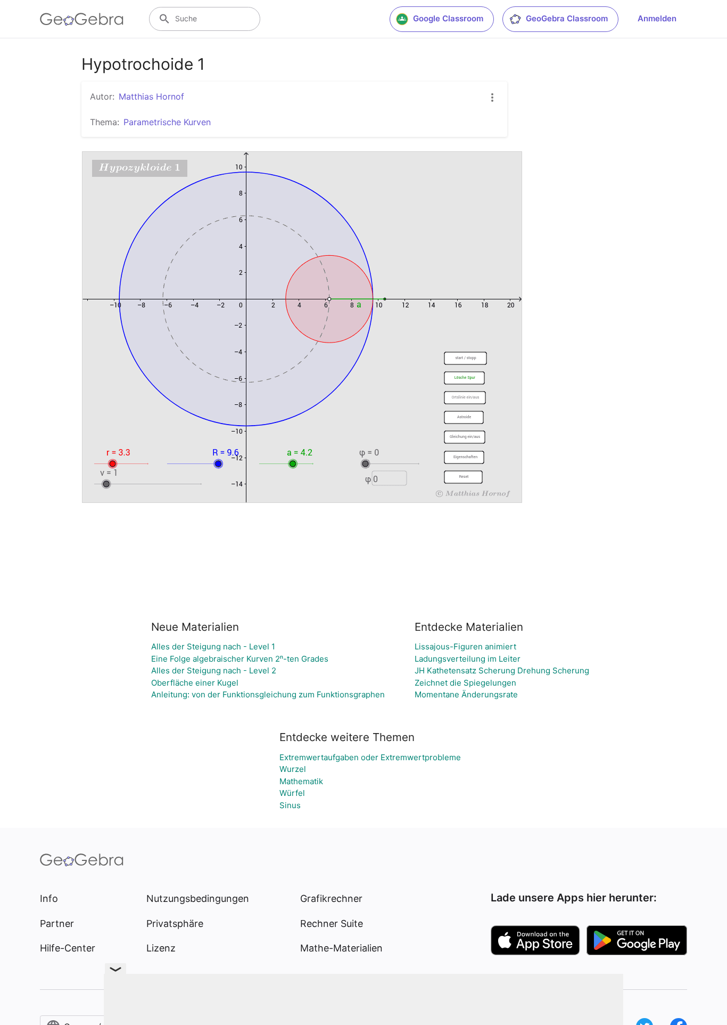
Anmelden (657, 18)
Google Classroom (448, 18)
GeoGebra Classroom (567, 18)
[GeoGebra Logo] (81, 19)
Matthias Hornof (151, 96)
